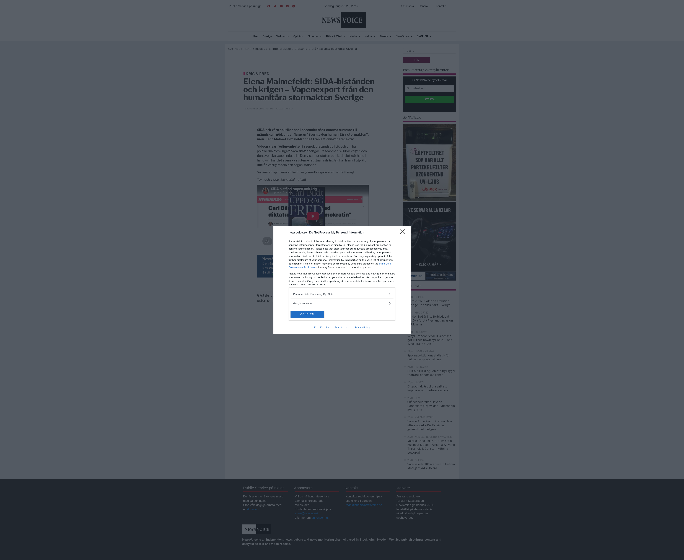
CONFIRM (307, 314)
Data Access (342, 327)
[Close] (403, 232)
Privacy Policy (362, 327)
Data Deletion (322, 327)
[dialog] (342, 280)
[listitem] (342, 294)
